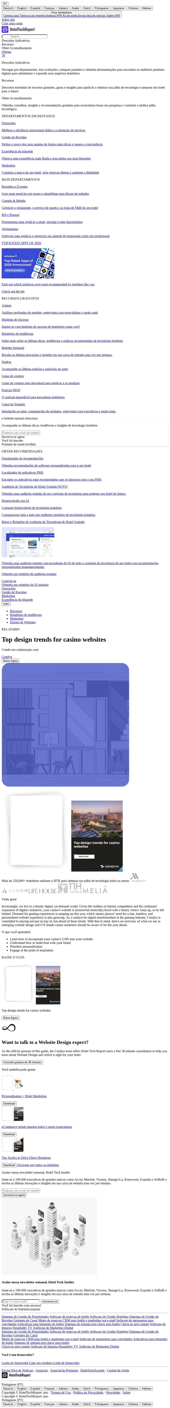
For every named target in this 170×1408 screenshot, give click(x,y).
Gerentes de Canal (25, 1320)
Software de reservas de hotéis (69, 1316)
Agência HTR (54, 15)
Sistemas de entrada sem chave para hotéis (92, 1324)
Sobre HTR (113, 15)
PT (5, 3)
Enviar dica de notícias (92, 15)
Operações (9, 588)
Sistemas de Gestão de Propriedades (25, 1316)
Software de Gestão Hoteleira (109, 1316)
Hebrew (146, 8)
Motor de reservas (50, 1320)
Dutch (87, 8)
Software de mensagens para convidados (105, 1339)
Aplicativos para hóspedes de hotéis (40, 1324)
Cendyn (7, 656)
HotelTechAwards (92, 1370)
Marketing (8, 596)
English (21, 8)
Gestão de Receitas (14, 592)
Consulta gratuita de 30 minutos (22, 1062)
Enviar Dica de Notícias (18, 1370)
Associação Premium (64, 1370)
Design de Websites (23, 622)
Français (49, 8)
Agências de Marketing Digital (53, 1328)
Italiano (63, 8)
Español (35, 8)
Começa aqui (11, 15)
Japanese (118, 8)
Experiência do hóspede (17, 599)
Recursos (16, 611)
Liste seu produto (41, 1363)
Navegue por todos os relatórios (38, 1165)
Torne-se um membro (33, 15)
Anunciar (42, 1370)
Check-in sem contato (135, 1324)
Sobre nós (8, 19)
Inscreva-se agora (14, 1195)
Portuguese (101, 8)
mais (6, 603)
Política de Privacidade (88, 1392)
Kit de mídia (70, 15)
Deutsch (8, 8)
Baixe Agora (10, 660)
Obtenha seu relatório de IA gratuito (25, 584)
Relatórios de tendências (26, 615)
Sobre (126, 1392)
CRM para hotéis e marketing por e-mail (89, 1320)
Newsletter (113, 1392)
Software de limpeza (44, 1346)
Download (9, 1103)
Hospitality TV (22, 1328)
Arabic (75, 8)
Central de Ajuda (118, 1370)
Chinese (133, 8)
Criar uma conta (12, 23)
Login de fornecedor (15, 1363)
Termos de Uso (61, 1392)
